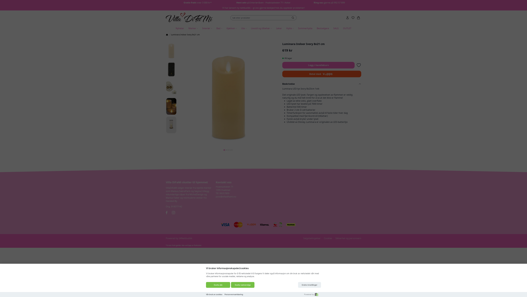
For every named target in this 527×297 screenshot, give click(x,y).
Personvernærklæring (234, 294)
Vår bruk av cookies (214, 294)
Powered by (309, 294)
